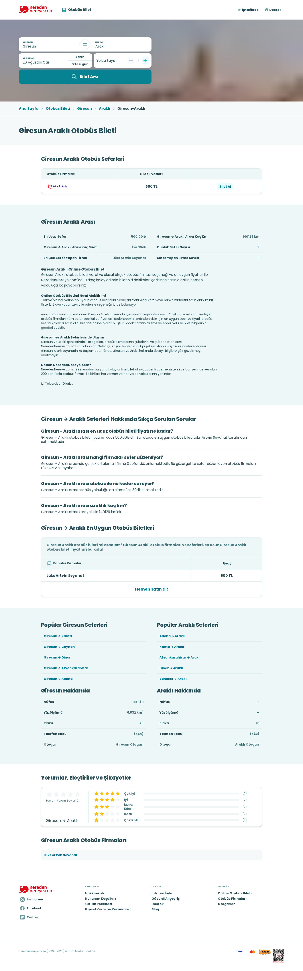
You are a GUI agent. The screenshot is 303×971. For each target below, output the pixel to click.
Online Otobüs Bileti (235, 893)
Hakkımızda (95, 893)
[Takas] (85, 44)
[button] (248, 9)
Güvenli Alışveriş (166, 898)
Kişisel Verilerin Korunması (108, 909)
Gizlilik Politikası (98, 904)
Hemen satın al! (151, 589)
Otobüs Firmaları (232, 898)
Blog (155, 909)
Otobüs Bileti (58, 108)
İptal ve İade (162, 893)
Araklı (104, 108)
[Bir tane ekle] (145, 60)
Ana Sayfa (29, 108)
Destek (275, 10)
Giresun (84, 108)
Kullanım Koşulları (100, 898)
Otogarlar (226, 904)
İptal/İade (250, 10)
